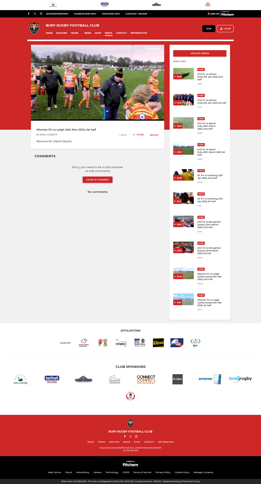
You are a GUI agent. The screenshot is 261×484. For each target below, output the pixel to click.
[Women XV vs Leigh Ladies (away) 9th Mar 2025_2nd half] (183, 273)
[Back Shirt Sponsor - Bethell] (104, 5)
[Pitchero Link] (228, 15)
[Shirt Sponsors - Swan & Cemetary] (53, 5)
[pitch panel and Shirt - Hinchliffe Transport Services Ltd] (156, 5)
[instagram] (41, 14)
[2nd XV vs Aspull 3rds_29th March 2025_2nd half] (183, 123)
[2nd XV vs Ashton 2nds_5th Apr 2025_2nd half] (183, 74)
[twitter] (35, 14)
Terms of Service (142, 472)
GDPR (126, 472)
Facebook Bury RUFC (85, 14)
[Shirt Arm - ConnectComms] (146, 379)
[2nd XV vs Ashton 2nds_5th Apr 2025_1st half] (183, 99)
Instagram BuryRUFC (57, 14)
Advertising (82, 472)
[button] (49, 33)
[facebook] (28, 14)
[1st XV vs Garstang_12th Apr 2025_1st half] (183, 198)
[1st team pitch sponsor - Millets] (178, 379)
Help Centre (54, 472)
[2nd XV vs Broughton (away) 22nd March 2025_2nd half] (183, 221)
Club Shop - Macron (136, 14)
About (68, 472)
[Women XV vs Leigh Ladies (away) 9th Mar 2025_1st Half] (183, 299)
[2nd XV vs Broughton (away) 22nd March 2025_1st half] (183, 247)
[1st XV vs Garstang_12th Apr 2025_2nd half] (183, 175)
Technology (112, 472)
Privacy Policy (163, 472)
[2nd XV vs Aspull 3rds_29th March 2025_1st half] (183, 149)
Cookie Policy (182, 472)
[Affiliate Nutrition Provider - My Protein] (209, 379)
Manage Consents (203, 472)
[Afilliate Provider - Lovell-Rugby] (240, 379)
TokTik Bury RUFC (111, 14)
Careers (97, 472)
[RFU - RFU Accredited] (207, 5)
